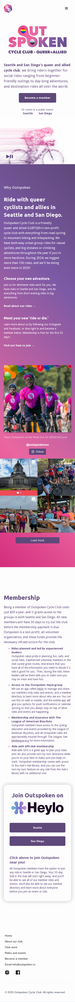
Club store (11, 947)
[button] (66, 8)
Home (8, 935)
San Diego (45, 113)
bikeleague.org (20, 740)
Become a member (37, 97)
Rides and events (15, 952)
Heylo (40, 688)
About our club (13, 941)
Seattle (28, 113)
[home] (8, 8)
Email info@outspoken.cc (20, 964)
